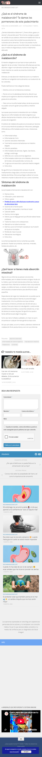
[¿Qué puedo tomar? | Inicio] (7, 2)
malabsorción (6, 344)
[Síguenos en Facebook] (36, 454)
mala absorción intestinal (32, 341)
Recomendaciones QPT (10, 8)
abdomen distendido (15, 338)
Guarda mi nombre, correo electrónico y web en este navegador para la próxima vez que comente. (20, 428)
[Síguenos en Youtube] (39, 454)
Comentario (8, 397)
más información (14, 752)
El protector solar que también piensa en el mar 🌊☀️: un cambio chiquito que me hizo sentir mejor (20, 599)
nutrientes (15, 344)
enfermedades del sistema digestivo (12, 341)
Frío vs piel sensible (27, 369)
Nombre (7, 411)
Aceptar (26, 752)
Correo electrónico (28, 411)
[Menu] (39, 2)
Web (5, 419)
